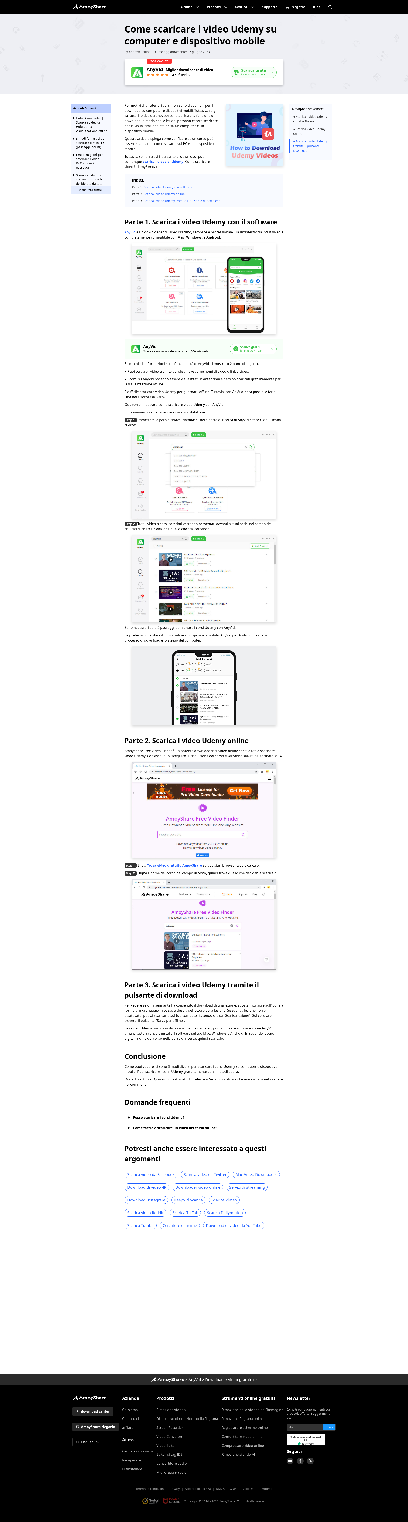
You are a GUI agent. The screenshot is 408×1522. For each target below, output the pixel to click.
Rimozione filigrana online (243, 1418)
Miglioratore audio (171, 1472)
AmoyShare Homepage (89, 6)
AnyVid (130, 232)
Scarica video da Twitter (205, 1174)
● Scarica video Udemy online (309, 131)
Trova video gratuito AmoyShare (174, 865)
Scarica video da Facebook (151, 1174)
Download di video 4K (146, 1187)
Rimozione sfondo (171, 1409)
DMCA (220, 1489)
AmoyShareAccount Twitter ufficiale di (310, 1461)
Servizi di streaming (247, 1187)
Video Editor (166, 1445)
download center (95, 1411)
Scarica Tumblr (140, 1225)
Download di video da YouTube (233, 1225)
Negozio (298, 6)
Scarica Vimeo (224, 1200)
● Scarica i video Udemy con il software (310, 119)
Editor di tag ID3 (169, 1454)
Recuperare (131, 1460)
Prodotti (214, 6)
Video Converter (169, 1436)
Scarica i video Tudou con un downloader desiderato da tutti (91, 179)
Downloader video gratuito (229, 1379)
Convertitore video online (242, 1436)
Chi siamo (130, 1409)
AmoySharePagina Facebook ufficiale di (300, 1461)
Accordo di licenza (198, 1489)
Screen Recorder (169, 1427)
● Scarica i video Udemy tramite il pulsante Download (310, 146)
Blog (317, 6)
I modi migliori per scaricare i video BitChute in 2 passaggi (89, 161)
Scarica (241, 6)
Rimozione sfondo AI (238, 1454)
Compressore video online (243, 1445)
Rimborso (265, 1489)
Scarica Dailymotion (225, 1212)
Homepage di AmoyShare (167, 1379)
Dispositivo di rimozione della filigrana (187, 1418)
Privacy (175, 1489)
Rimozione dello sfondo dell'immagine (252, 1409)
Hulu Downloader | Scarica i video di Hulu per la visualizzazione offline (91, 124)
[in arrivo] (290, 1461)
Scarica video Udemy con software (168, 187)
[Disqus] (204, 1303)
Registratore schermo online (245, 1427)
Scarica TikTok (185, 1212)
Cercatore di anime (180, 1225)
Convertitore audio (171, 1463)
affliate (127, 1427)
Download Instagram (146, 1200)
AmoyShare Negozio (98, 1426)
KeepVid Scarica (188, 1200)
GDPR (234, 1489)
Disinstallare (132, 1469)
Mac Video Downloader (256, 1174)
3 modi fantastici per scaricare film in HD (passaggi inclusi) (91, 142)
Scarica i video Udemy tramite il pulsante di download (182, 201)
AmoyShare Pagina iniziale (89, 1397)
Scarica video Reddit (145, 1212)
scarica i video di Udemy (163, 161)
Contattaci (130, 1418)
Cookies (248, 1489)
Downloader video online (197, 1187)
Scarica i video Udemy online (164, 194)
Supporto (270, 6)
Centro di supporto (137, 1451)
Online (186, 6)
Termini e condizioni (150, 1489)
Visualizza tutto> (90, 190)
